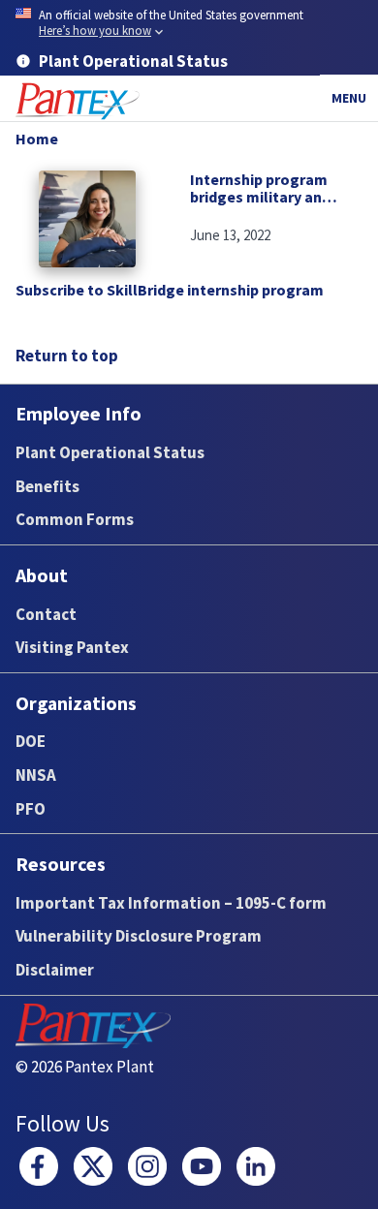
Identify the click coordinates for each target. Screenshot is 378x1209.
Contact (46, 614)
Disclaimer (55, 969)
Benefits (47, 486)
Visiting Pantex (72, 647)
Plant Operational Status (110, 452)
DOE (31, 741)
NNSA (36, 775)
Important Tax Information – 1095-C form (171, 903)
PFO (31, 809)
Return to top (67, 355)
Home (37, 138)
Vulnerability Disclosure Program (139, 935)
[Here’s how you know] (189, 23)
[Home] (78, 101)
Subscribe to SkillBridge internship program (170, 289)
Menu (348, 98)
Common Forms (75, 519)
